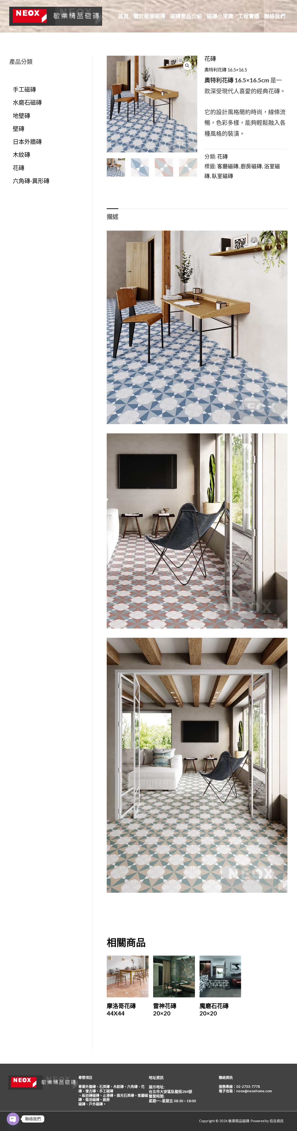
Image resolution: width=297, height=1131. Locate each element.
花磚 (210, 58)
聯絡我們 (274, 16)
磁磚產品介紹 (186, 16)
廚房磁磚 (251, 166)
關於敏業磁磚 (149, 16)
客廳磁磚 (228, 166)
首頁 (123, 16)
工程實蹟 (248, 16)
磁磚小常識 (220, 16)
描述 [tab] (112, 216)
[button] (187, 65)
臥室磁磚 (222, 176)
